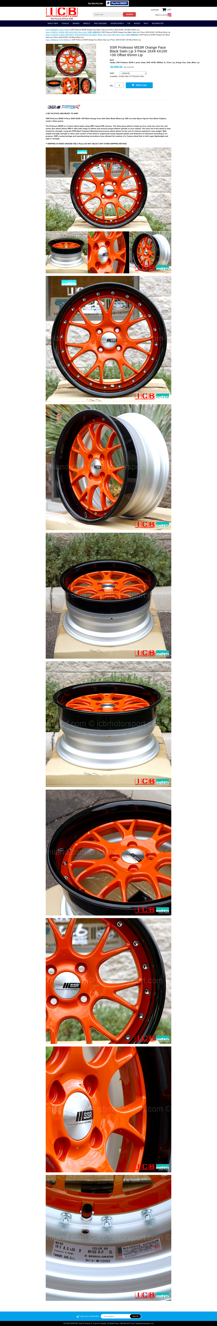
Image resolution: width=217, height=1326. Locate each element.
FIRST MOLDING (100, 23)
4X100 (66, 30)
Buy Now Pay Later (95, 3)
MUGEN (137, 23)
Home (48, 30)
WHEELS (86, 23)
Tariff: (112, 73)
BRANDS (76, 23)
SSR (61, 30)
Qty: (111, 85)
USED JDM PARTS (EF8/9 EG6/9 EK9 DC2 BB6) (78, 35)
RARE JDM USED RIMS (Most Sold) (73, 32)
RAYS (146, 23)
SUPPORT (155, 10)
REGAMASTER (158, 23)
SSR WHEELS (65, 40)
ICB (128, 23)
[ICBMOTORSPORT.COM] (62, 13)
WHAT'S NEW (53, 23)
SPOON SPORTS (117, 23)
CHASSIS (65, 23)
